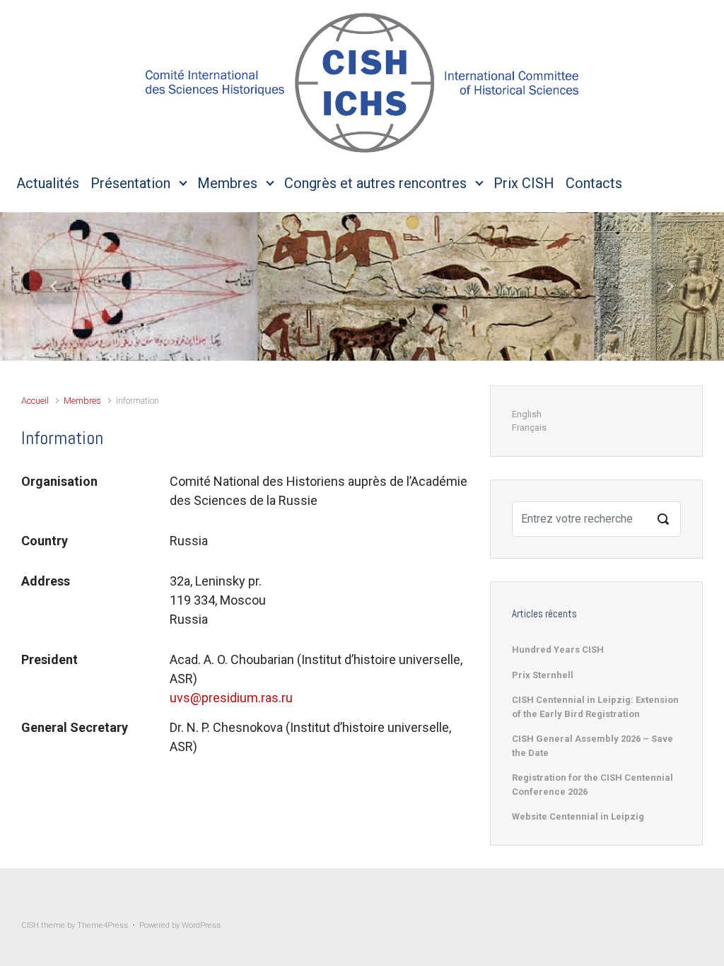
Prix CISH (524, 183)
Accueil (35, 400)
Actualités (47, 183)
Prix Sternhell (542, 675)
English (527, 414)
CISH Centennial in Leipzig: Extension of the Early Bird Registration (595, 706)
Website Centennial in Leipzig (578, 816)
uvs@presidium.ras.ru (231, 697)
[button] (54, 286)
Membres (227, 183)
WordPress (201, 925)
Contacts (594, 183)
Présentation (130, 183)
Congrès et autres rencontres (375, 183)
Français (529, 427)
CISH (30, 925)
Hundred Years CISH (558, 649)
